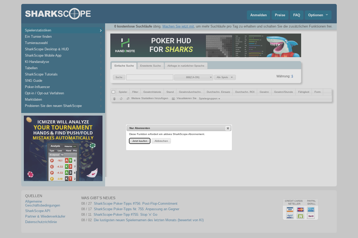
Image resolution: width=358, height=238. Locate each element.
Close (227, 128)
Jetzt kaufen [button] (139, 140)
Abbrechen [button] (161, 140)
